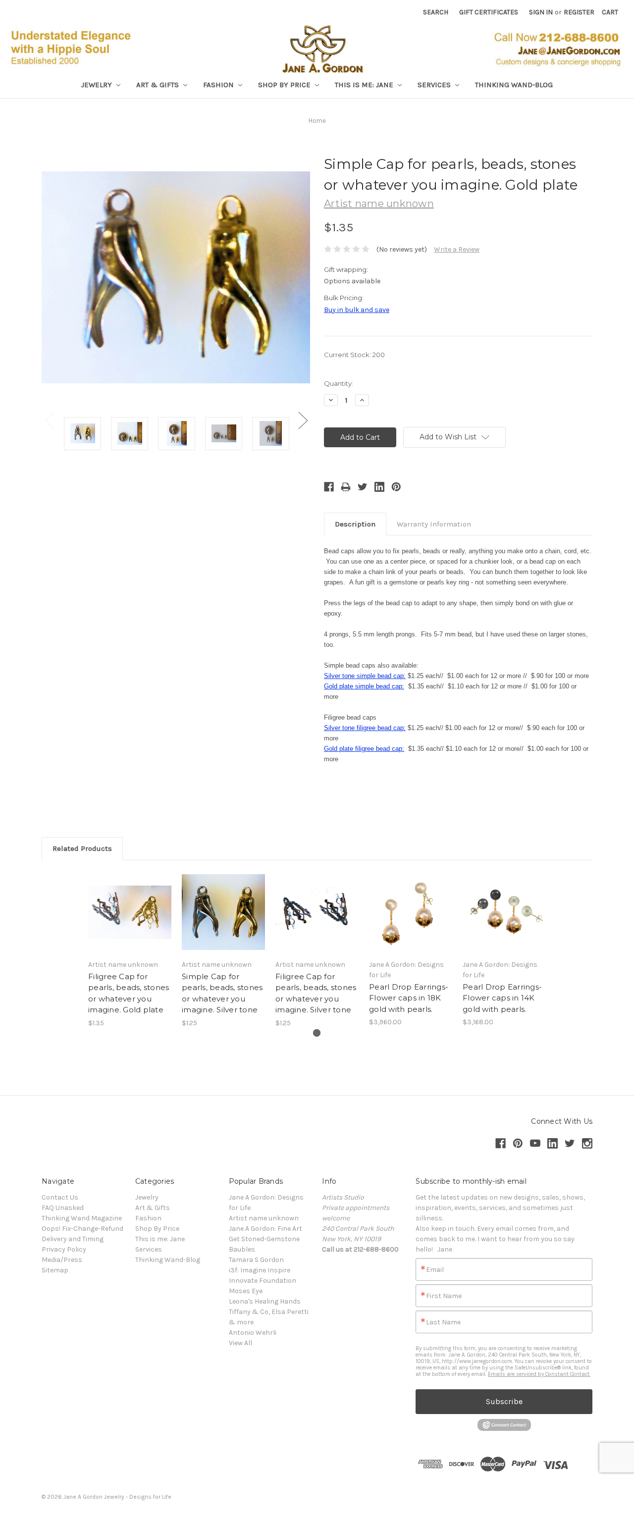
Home (317, 120)
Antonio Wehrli (252, 1332)
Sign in (541, 12)
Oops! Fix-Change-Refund (82, 1228)
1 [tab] (316, 1033)
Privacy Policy (64, 1249)
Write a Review (456, 249)
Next (303, 420)
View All (240, 1343)
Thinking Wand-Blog (514, 84)
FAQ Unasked (63, 1208)
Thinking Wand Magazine (82, 1218)
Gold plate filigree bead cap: (364, 748)
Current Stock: (354, 355)
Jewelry (97, 84)
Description (355, 524)
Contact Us (60, 1197)
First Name (444, 1296)
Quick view (130, 903)
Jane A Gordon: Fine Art (265, 1228)
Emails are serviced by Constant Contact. (539, 1374)
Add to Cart (130, 921)
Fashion (219, 84)
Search (435, 12)
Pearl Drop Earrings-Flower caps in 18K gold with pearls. (408, 998)
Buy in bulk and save (356, 310)
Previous (49, 420)
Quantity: (338, 383)
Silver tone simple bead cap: (365, 676)
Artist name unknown (264, 1218)
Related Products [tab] (82, 848)
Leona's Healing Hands (265, 1301)
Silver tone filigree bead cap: (365, 728)
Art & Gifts (158, 84)
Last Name (443, 1322)
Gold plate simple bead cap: (364, 686)
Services (435, 84)
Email (435, 1269)
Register (579, 12)
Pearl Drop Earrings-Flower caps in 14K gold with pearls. (502, 998)
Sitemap (55, 1270)
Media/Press (62, 1260)
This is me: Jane (365, 84)
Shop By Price (285, 84)
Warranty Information (434, 524)
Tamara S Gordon (256, 1260)
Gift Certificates (488, 12)
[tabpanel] (130, 949)
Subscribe (504, 1401)
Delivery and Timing (73, 1239)
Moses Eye (246, 1291)
